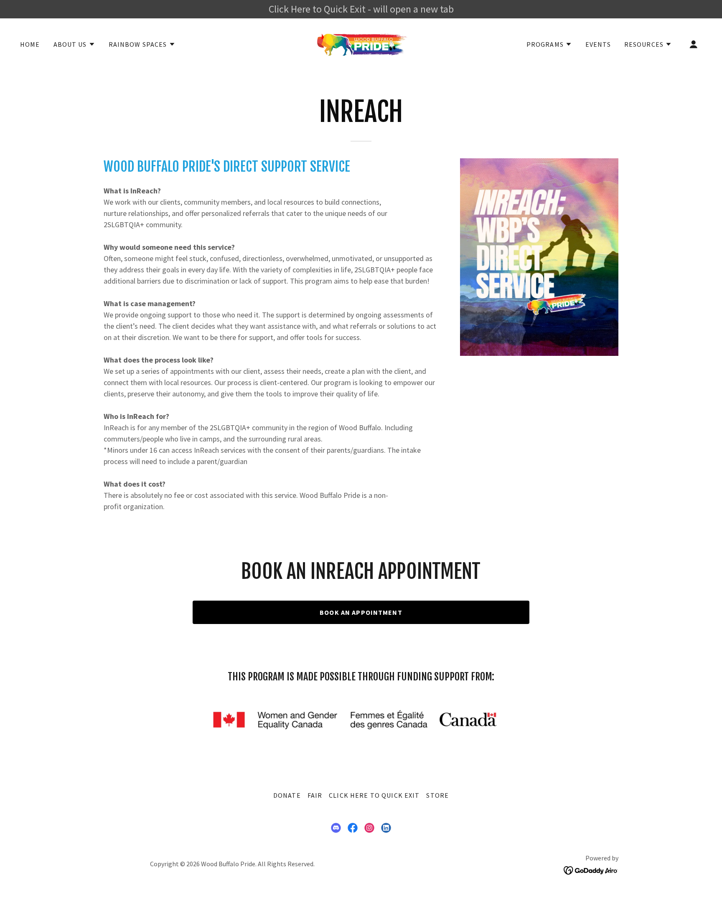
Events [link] (598, 44)
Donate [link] (287, 795)
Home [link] (30, 44)
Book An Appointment (361, 612)
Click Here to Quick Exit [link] (374, 795)
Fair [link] (315, 795)
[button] (74, 44)
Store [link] (437, 795)
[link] (361, 43)
